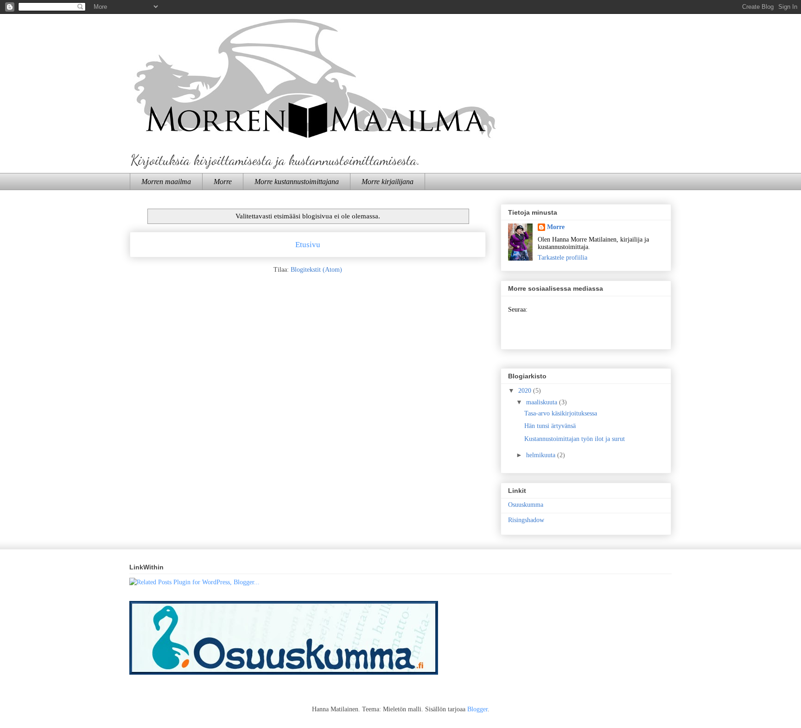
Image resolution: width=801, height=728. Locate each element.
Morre (223, 181)
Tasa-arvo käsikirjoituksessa (560, 413)
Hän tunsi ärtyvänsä (550, 425)
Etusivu (307, 244)
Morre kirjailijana (387, 181)
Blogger (477, 709)
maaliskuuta (542, 402)
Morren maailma (166, 181)
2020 (525, 390)
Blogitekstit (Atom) (316, 269)
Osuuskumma (525, 504)
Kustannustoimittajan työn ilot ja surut (574, 438)
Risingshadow (526, 520)
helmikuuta (541, 455)
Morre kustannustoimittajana (296, 181)
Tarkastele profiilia (562, 257)
